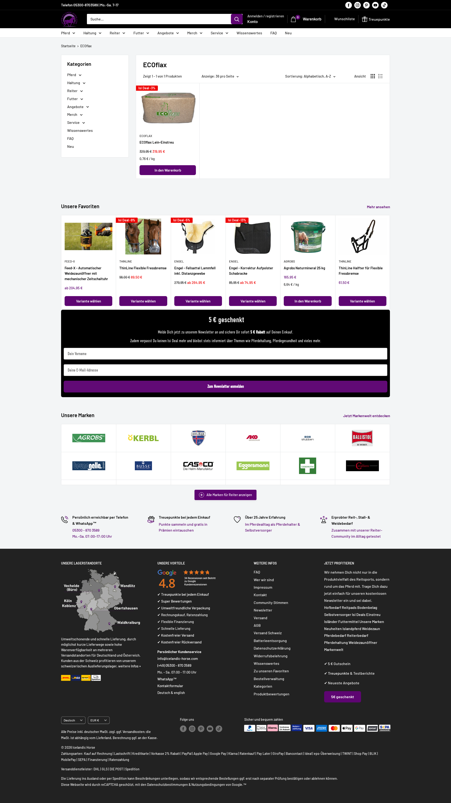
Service (217, 33)
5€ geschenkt (342, 696)
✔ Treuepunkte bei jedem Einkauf (183, 594)
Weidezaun (371, 628)
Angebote (165, 33)
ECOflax (86, 46)
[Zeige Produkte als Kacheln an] (373, 76)
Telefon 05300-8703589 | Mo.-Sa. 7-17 (89, 5)
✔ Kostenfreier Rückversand (179, 642)
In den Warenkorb (168, 170)
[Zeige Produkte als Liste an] (380, 76)
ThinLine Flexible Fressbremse (143, 268)
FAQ (273, 33)
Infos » (136, 666)
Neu (288, 33)
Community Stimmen (271, 602)
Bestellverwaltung (269, 678)
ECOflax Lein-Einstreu (157, 142)
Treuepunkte (338, 673)
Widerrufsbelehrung (271, 656)
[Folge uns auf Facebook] (348, 4)
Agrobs (289, 261)
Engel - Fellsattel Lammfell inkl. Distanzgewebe (195, 270)
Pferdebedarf (335, 635)
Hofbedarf (332, 607)
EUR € (94, 720)
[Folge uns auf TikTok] (384, 4)
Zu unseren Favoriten (271, 671)
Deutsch (69, 720)
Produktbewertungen (271, 694)
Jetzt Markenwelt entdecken (367, 415)
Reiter (115, 33)
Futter (138, 33)
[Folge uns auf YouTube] (375, 4)
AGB (257, 625)
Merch (192, 33)
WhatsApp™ (167, 679)
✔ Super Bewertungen (174, 601)
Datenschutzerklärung (272, 648)
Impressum (263, 587)
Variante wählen (88, 301)
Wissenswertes (249, 33)
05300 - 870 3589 (85, 530)
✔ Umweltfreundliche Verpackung (183, 608)
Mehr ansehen (379, 206)
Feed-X (70, 261)
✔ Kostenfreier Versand (175, 635)
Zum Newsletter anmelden (225, 386)
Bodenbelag (367, 607)
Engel (179, 261)
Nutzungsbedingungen (208, 785)
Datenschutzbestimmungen (167, 785)
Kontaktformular (170, 686)
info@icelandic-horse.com (177, 658)
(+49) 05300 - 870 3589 (174, 665)
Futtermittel (348, 621)
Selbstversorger (337, 614)
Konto (252, 21)
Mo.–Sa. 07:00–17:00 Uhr (92, 536)
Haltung (89, 33)
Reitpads (349, 607)
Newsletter (263, 610)
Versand (260, 617)
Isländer (331, 621)
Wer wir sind (264, 579)
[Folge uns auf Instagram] (357, 4)
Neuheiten (333, 628)
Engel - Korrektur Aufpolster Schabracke (251, 270)
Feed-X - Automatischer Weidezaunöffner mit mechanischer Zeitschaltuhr (86, 273)
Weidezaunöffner (363, 642)
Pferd (65, 33)
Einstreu (373, 614)
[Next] (390, 262)
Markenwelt (333, 649)
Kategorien (263, 686)
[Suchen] (237, 19)
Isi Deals (358, 614)
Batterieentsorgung (270, 640)
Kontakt (260, 594)
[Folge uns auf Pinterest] (366, 4)
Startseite (68, 46)
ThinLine (125, 261)
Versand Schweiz (268, 633)
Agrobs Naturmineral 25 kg (304, 268)
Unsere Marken (371, 621)
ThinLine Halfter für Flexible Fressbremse (361, 270)
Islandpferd (351, 628)
